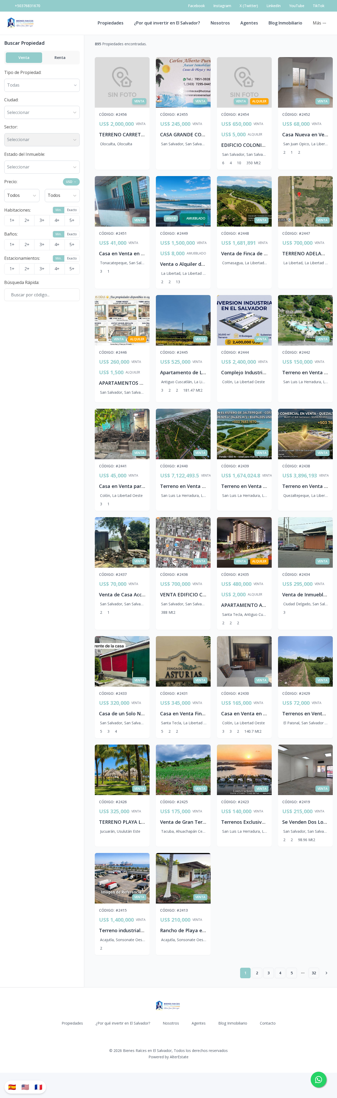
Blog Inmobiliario (285, 23)
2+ (26, 220)
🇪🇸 (12, 1086)
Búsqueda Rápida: (21, 282)
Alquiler (255, 134)
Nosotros (220, 23)
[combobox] (7, 113)
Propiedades (110, 23)
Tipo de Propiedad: (22, 72)
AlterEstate (179, 1056)
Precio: (10, 181)
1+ (11, 220)
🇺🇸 (25, 1086)
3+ (41, 220)
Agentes (249, 23)
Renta (60, 57)
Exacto (72, 210)
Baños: (11, 234)
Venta (23, 57)
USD (69, 181)
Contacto (268, 1023)
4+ (57, 220)
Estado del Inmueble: (24, 154)
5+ (72, 220)
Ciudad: (11, 100)
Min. (59, 210)
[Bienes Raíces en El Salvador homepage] (21, 23)
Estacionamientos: (22, 258)
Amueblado (196, 253)
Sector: (11, 127)
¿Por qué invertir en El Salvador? (167, 23)
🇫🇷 (38, 1086)
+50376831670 (27, 5)
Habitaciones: (17, 210)
